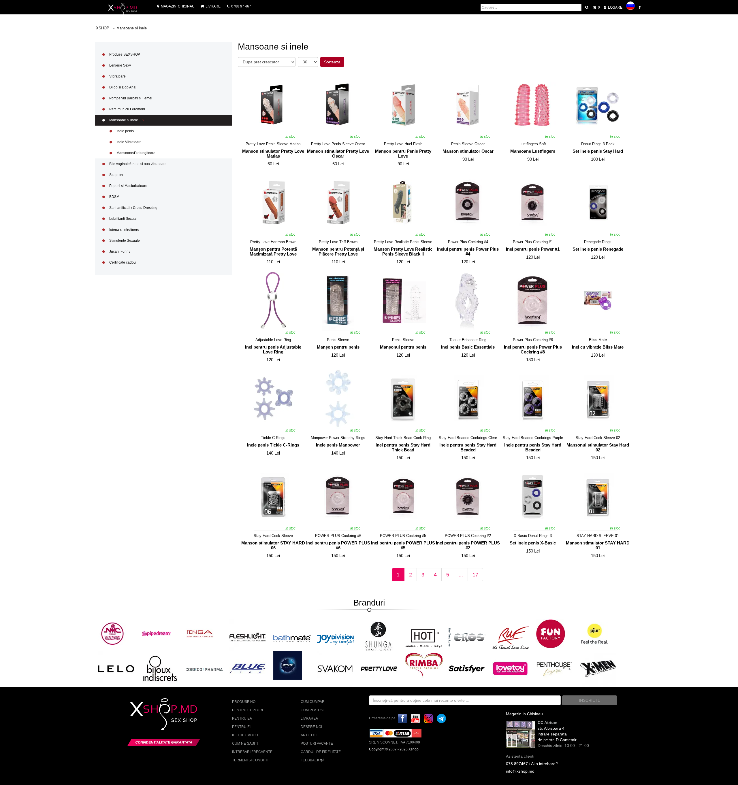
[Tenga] (200, 633)
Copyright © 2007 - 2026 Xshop (394, 749)
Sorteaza (332, 62)
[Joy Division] (336, 637)
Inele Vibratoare (129, 142)
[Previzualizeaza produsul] (297, 80)
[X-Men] (598, 669)
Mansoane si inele (123, 120)
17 (475, 575)
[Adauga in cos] (247, 131)
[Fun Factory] (550, 633)
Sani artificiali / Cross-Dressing (132, 208)
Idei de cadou (245, 735)
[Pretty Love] (379, 669)
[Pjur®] (594, 633)
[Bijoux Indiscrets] (160, 669)
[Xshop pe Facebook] (402, 718)
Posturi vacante (317, 744)
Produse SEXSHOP (124, 54)
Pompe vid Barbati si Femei (130, 98)
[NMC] (112, 633)
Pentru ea (242, 718)
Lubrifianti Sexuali (123, 219)
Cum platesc (313, 710)
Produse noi (244, 702)
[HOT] (423, 637)
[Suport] (640, 7)
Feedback (310, 760)
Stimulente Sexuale (124, 241)
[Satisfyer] (467, 669)
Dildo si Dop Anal (122, 87)
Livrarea (309, 718)
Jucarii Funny (119, 251)
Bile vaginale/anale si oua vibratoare (137, 164)
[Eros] (467, 637)
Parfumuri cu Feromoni (126, 109)
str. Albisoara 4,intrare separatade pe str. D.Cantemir (557, 734)
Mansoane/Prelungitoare (135, 153)
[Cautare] (587, 7)
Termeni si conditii (250, 760)
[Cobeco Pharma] (204, 669)
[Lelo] (116, 669)
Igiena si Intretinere (123, 230)
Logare (614, 7)
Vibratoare (117, 76)
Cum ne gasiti (245, 744)
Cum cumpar (313, 702)
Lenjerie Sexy (119, 65)
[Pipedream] (156, 633)
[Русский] (630, 5)
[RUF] (511, 637)
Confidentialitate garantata (164, 742)
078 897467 (517, 763)
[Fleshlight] (247, 637)
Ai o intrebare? (544, 763)
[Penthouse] (554, 669)
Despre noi (311, 727)
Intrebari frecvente (252, 752)
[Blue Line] (247, 669)
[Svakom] (335, 669)
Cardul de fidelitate (321, 752)
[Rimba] (424, 665)
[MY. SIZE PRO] (287, 665)
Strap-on (115, 175)
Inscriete (589, 700)
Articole (309, 735)
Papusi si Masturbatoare (127, 186)
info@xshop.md (520, 771)
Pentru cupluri (247, 710)
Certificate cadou (122, 262)
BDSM (113, 197)
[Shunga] (378, 636)
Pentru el (242, 727)
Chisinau (178, 6)
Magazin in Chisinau (524, 714)
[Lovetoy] (510, 669)
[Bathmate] (292, 637)
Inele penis (125, 131)
